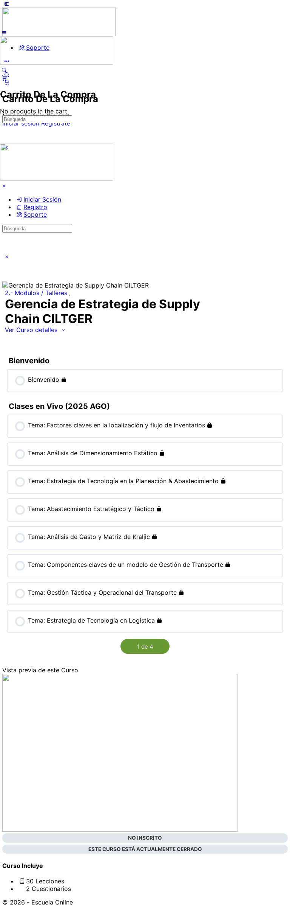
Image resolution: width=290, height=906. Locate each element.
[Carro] (144, 82)
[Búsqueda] (4, 70)
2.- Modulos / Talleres (37, 293)
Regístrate (55, 123)
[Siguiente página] (162, 646)
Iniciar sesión (20, 123)
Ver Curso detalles (32, 330)
